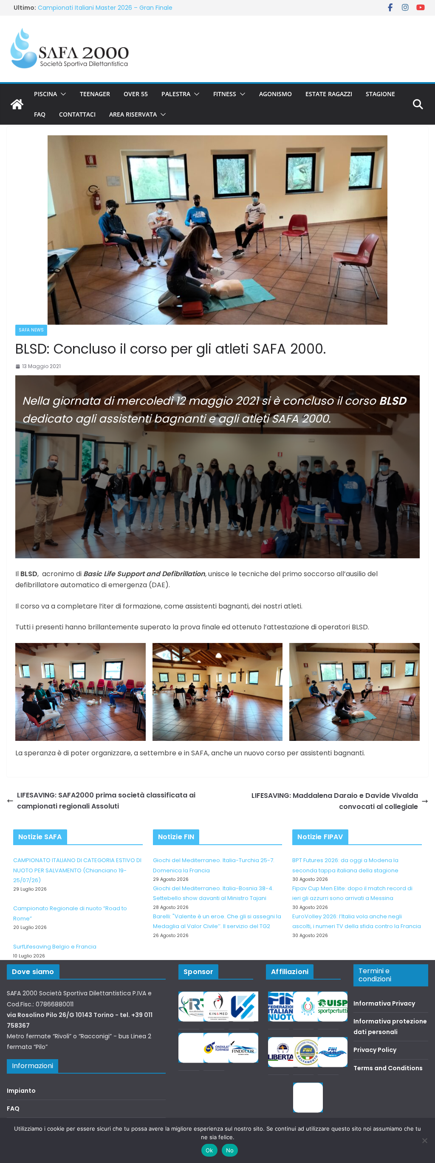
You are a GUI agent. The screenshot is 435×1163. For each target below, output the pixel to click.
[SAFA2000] (17, 104)
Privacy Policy (374, 1050)
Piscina (45, 94)
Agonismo (275, 94)
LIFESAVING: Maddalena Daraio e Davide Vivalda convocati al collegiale (334, 801)
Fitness (224, 94)
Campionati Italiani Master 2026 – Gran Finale (105, 10)
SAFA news (31, 330)
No (230, 1150)
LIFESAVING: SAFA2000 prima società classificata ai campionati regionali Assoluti (106, 800)
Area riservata (133, 114)
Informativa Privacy (384, 1003)
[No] (424, 1140)
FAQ (39, 114)
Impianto (21, 1090)
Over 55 (136, 94)
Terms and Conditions (388, 1068)
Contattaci (77, 114)
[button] (61, 94)
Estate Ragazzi (328, 94)
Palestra (175, 94)
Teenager (95, 94)
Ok (209, 1150)
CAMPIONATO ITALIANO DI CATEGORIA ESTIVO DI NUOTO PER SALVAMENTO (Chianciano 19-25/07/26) (77, 870)
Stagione (380, 94)
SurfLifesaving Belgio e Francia (54, 947)
